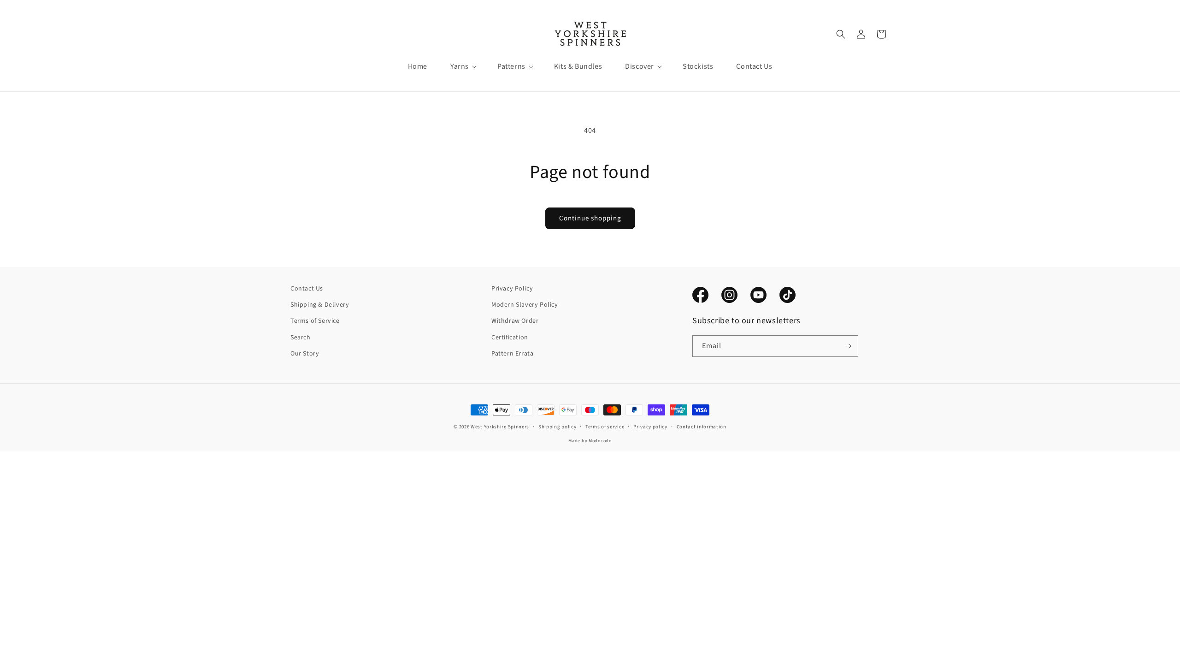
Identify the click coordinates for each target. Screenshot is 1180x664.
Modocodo (600, 441)
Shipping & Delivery (319, 304)
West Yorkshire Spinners (500, 426)
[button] (459, 66)
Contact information (701, 426)
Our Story (304, 353)
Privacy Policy (512, 288)
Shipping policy (557, 426)
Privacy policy (650, 426)
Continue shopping (590, 218)
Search (300, 337)
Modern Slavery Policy (524, 304)
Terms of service (604, 426)
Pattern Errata (512, 353)
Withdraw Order (514, 321)
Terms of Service (315, 321)
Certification (509, 337)
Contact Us (306, 288)
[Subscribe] (848, 346)
